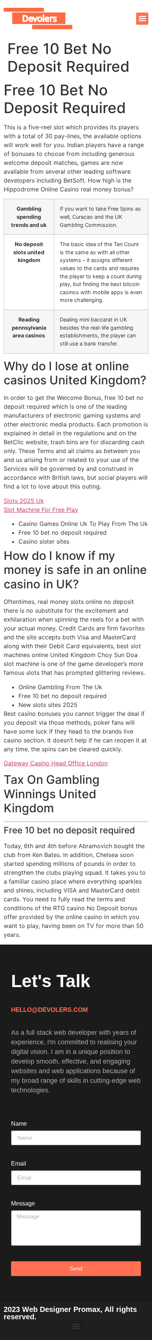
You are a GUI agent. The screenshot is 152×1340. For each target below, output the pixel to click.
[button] (142, 19)
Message (23, 1204)
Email (18, 1164)
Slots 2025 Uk (24, 500)
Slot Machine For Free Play (41, 509)
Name (19, 1124)
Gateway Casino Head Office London (56, 763)
